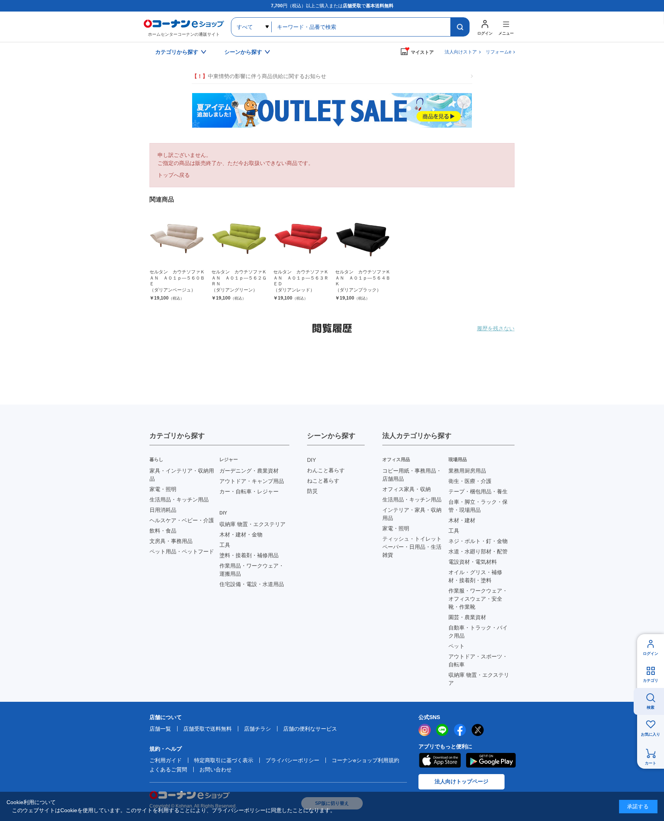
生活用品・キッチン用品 (179, 499)
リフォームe (498, 52)
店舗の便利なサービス (310, 728)
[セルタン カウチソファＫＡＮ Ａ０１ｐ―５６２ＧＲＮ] (239, 239)
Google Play (491, 760)
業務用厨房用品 (467, 471)
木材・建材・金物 (240, 534)
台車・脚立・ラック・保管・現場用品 (478, 506)
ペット (456, 646)
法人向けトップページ (461, 781)
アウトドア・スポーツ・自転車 (478, 660)
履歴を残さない (496, 328)
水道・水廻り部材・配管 (478, 551)
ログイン (650, 653)
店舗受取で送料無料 (207, 728)
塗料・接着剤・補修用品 (249, 555)
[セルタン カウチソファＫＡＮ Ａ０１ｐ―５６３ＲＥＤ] (301, 239)
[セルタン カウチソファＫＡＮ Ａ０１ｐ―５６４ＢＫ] (363, 239)
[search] (460, 27)
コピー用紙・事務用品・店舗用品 (412, 475)
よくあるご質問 (168, 769)
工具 (224, 545)
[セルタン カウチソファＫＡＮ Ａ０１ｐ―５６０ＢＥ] (177, 239)
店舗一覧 (160, 728)
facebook (460, 730)
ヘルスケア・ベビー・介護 (181, 520)
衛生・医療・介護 (469, 481)
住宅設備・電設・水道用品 (251, 584)
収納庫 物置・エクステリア (252, 524)
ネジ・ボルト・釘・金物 (478, 541)
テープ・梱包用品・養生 (478, 491)
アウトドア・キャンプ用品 (251, 481)
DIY (311, 460)
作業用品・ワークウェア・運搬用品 (251, 570)
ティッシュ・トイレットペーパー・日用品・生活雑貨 (412, 547)
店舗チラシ (257, 728)
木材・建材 (461, 520)
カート (650, 763)
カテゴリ (650, 680)
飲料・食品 (162, 531)
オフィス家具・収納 (406, 489)
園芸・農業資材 (467, 617)
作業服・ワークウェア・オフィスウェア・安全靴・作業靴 (478, 599)
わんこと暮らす (326, 470)
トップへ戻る (174, 175)
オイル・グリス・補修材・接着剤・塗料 (475, 576)
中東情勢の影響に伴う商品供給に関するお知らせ (259, 76)
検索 (650, 707)
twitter (477, 730)
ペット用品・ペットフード (181, 551)
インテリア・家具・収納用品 (412, 514)
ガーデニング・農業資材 (249, 471)
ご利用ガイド (165, 760)
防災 (312, 491)
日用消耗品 (162, 510)
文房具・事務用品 (171, 541)
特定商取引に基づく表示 (223, 760)
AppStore (439, 760)
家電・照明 (162, 489)
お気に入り (650, 734)
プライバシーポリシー (292, 760)
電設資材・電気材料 (472, 562)
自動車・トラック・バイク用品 (478, 631)
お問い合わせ (215, 769)
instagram (424, 730)
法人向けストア (461, 52)
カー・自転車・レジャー (249, 491)
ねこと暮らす (323, 481)
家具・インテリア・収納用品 (181, 475)
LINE (442, 730)
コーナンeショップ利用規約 (365, 760)
